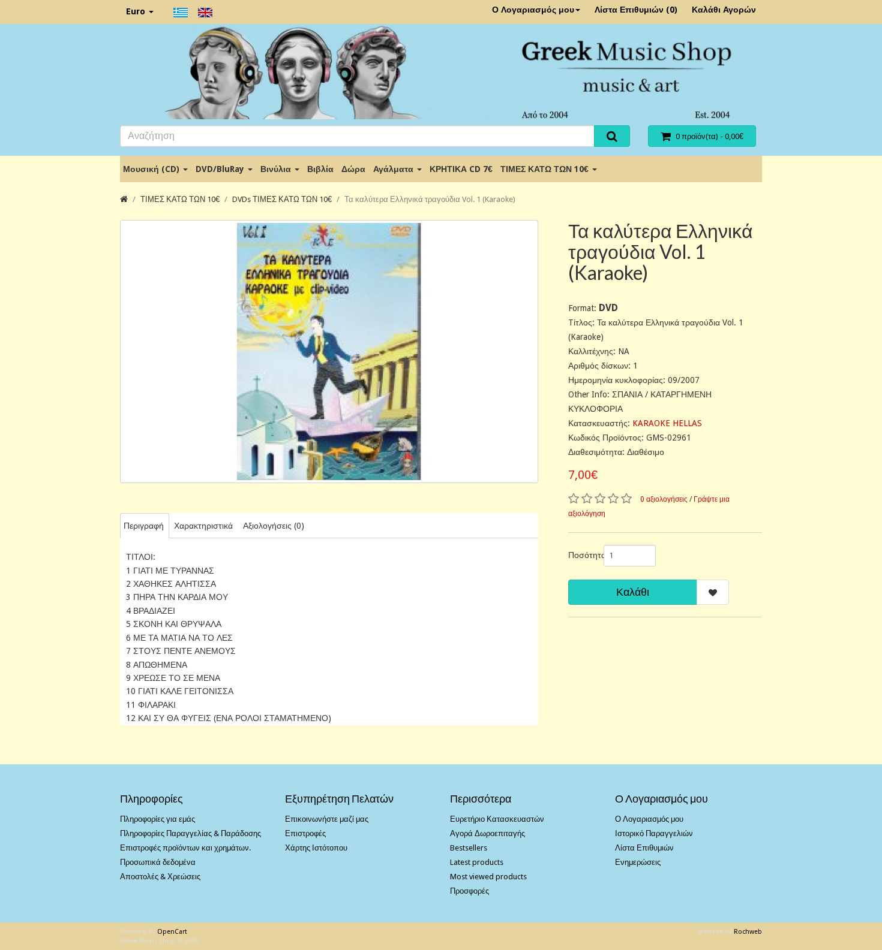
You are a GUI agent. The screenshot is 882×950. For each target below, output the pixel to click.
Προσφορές (469, 890)
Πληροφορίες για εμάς (157, 819)
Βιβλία (320, 169)
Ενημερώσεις (638, 862)
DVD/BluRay (221, 169)
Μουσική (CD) (152, 169)
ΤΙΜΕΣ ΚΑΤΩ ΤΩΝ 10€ (545, 169)
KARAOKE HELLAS (667, 423)
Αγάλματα (394, 169)
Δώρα (353, 169)
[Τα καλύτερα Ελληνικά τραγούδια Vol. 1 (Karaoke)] (329, 351)
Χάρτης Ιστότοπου (316, 847)
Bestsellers (468, 847)
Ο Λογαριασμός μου (533, 9)
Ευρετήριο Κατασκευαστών (497, 819)
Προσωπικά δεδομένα (158, 862)
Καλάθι (632, 592)
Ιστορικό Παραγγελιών (654, 833)
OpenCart (172, 932)
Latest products (476, 862)
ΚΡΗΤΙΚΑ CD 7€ (461, 169)
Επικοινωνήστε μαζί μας (326, 819)
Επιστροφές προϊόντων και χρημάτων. (185, 847)
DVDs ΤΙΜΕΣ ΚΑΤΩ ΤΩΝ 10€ (282, 199)
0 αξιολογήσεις (664, 499)
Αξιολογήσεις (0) (273, 525)
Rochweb (748, 932)
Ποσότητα (581, 555)
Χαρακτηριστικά (203, 525)
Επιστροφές (305, 833)
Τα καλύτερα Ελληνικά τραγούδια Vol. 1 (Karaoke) (429, 199)
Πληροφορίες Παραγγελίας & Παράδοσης (190, 833)
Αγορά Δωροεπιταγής (487, 833)
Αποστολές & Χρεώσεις (160, 876)
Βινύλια (276, 169)
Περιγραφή (144, 525)
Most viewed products (488, 876)
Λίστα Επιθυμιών (644, 847)
